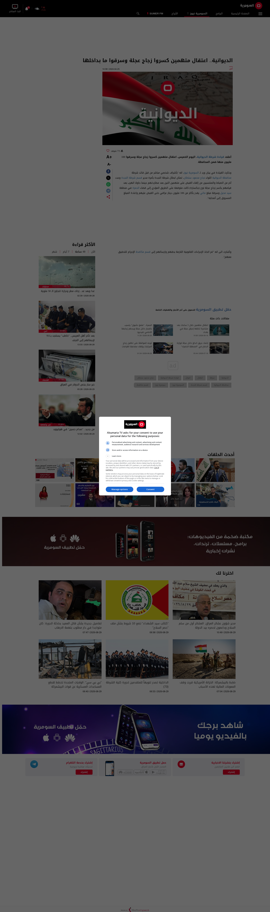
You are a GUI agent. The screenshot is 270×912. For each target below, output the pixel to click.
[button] (135, 456)
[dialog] (135, 456)
